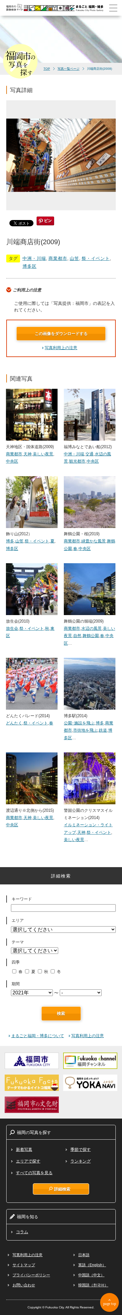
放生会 (12, 628)
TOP (46, 68)
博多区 (30, 266)
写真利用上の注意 (61, 347)
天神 (27, 454)
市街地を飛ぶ (85, 730)
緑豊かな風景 (93, 541)
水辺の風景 (91, 628)
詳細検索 (62, 1189)
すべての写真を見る (34, 1172)
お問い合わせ (24, 1285)
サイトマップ (24, 1265)
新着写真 (24, 1149)
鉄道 (103, 730)
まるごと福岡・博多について (37, 1035)
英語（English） (92, 1265)
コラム (22, 1232)
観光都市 (77, 461)
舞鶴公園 (91, 635)
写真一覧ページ (68, 68)
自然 (77, 635)
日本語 (83, 1255)
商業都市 (57, 258)
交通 (89, 454)
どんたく (14, 723)
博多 (10, 541)
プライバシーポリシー (31, 1275)
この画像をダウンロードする (61, 333)
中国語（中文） (91, 1275)
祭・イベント (96, 258)
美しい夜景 (43, 454)
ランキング (80, 1161)
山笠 (74, 258)
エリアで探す (28, 1161)
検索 (61, 1013)
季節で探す (80, 1149)
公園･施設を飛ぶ (79, 723)
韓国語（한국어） (93, 1285)
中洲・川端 (34, 258)
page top (109, 1303)
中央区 (12, 461)
